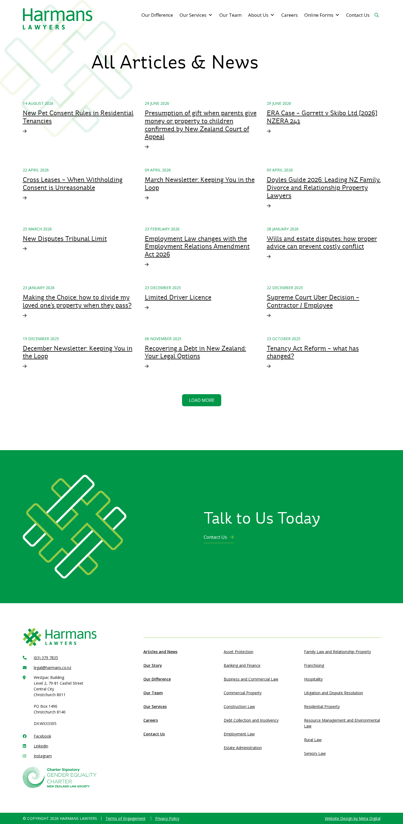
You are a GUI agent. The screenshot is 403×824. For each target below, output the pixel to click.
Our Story (152, 665)
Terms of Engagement (126, 818)
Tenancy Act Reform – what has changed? (313, 352)
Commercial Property (243, 692)
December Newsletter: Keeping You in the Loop (77, 352)
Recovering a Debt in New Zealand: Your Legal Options (195, 352)
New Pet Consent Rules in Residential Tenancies (78, 117)
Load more (201, 400)
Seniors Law (315, 753)
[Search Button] (377, 15)
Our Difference (157, 15)
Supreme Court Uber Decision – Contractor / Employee (313, 301)
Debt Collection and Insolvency (251, 720)
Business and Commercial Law (251, 679)
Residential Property (322, 706)
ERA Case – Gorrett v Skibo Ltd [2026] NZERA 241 (322, 117)
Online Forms (318, 15)
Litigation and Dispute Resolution (333, 692)
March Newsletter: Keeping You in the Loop (200, 184)
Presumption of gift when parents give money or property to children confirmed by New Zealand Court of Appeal (201, 125)
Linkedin (41, 746)
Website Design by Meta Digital (353, 818)
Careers (289, 15)
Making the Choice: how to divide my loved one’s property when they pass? (77, 301)
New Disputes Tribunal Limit (65, 239)
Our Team (230, 15)
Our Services (193, 15)
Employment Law (239, 733)
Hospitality (313, 679)
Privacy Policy (167, 818)
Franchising (314, 665)
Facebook (42, 736)
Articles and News (160, 651)
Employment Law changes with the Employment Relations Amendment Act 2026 (197, 247)
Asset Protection (238, 651)
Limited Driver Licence (178, 297)
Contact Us (358, 15)
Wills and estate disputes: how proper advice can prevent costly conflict (322, 243)
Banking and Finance (242, 665)
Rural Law (313, 739)
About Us (258, 15)
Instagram (43, 755)
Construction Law (239, 706)
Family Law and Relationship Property (337, 651)
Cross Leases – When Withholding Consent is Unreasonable (73, 184)
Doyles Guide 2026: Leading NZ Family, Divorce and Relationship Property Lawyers (324, 188)
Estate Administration (243, 747)
